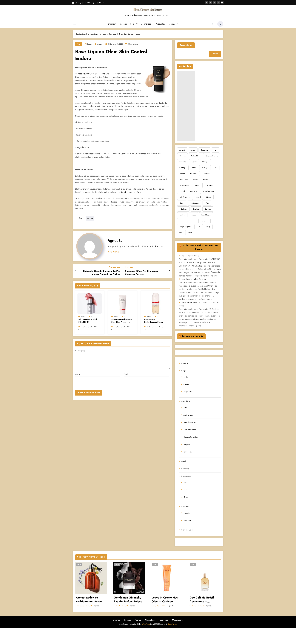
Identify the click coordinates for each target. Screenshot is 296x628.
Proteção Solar (187, 529)
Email (126, 374)
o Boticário (183, 209)
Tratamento (187, 391)
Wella (190, 232)
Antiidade (187, 407)
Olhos (185, 497)
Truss (198, 226)
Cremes (186, 384)
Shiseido (124, 192)
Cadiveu (182, 156)
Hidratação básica (190, 437)
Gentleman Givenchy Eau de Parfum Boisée (128, 599)
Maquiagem (173, 23)
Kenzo (205, 179)
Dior (215, 167)
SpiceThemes (172, 624)
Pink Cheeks (206, 215)
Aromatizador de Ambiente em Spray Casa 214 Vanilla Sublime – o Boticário (90, 599)
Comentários (80, 350)
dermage (205, 167)
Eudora (89, 44)
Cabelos (123, 23)
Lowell (198, 197)
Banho (185, 377)
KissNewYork (184, 185)
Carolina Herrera (212, 156)
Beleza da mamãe (193, 336)
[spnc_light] (220, 24)
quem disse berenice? (187, 221)
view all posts (114, 252)
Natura (181, 203)
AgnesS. (100, 44)
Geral (183, 461)
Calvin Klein (195, 156)
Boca (185, 482)
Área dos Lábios (189, 422)
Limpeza (186, 444)
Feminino (187, 513)
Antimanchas (188, 415)
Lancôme (137, 192)
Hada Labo (183, 179)
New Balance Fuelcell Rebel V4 (194, 279)
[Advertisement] (186, 106)
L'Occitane (209, 185)
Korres (196, 185)
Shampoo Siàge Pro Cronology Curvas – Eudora (141, 273)
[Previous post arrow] (76, 271)
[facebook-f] (206, 2)
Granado (206, 173)
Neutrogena (194, 203)
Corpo (133, 23)
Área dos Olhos (189, 429)
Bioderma (204, 150)
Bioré (215, 150)
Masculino (187, 520)
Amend (182, 150)
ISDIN (195, 179)
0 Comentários (133, 44)
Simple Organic (185, 226)
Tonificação (187, 451)
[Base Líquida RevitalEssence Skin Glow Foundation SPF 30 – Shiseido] (155, 303)
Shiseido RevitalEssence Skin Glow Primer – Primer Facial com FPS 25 (121, 320)
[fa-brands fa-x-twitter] (210, 2)
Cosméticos (146, 23)
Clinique (205, 162)
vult (180, 232)
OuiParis (208, 209)
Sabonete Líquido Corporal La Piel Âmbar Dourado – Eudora (101, 273)
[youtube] (222, 2)
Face (78, 44)
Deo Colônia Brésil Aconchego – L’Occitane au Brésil (202, 599)
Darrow (193, 167)
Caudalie (182, 162)
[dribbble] (214, 2)
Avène (193, 150)
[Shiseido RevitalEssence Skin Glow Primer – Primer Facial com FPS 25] (122, 303)
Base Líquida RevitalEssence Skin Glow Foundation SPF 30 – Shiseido (153, 320)
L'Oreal (182, 191)
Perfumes (111, 23)
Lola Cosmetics (184, 197)
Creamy (182, 167)
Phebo (193, 215)
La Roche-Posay (208, 191)
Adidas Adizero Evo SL (191, 255)
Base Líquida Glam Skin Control (91, 73)
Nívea (207, 203)
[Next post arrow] (169, 271)
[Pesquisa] (213, 24)
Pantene (182, 215)
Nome (77, 374)
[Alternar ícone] (74, 24)
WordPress (146, 624)
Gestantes (160, 23)
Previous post (114, 267)
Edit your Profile (150, 246)
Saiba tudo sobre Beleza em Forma (200, 247)
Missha (208, 197)
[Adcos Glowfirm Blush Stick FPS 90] (89, 303)
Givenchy (193, 173)
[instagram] (218, 2)
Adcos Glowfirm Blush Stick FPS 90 (87, 320)
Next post (129, 267)
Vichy (208, 226)
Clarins (194, 162)
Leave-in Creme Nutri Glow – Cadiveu (165, 599)
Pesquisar (186, 45)
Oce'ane (196, 209)
